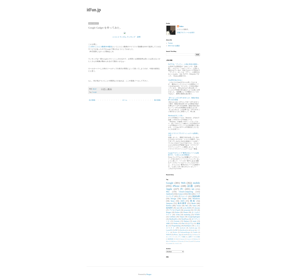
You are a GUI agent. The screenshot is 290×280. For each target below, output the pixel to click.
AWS (182, 201)
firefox (169, 206)
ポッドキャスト (170, 236)
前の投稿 (157, 100)
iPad (182, 223)
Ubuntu (185, 212)
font (187, 241)
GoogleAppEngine (194, 217)
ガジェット (183, 196)
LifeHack (172, 217)
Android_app (193, 228)
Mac (168, 192)
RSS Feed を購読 (174, 46)
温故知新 (196, 196)
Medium (195, 239)
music (195, 221)
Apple (169, 189)
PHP (176, 230)
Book (193, 203)
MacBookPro (173, 219)
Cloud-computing (186, 192)
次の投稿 (92, 100)
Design (173, 198)
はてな (190, 223)
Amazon (169, 203)
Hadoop (186, 221)
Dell (177, 239)
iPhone (176, 185)
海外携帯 (182, 203)
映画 (192, 201)
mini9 (185, 234)
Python (177, 212)
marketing (187, 214)
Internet (182, 239)
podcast (198, 241)
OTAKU (197, 214)
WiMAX (168, 234)
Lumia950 (169, 230)
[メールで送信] (102, 89)
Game (184, 198)
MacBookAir (184, 230)
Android (169, 194)
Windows (196, 198)
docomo (197, 208)
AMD (168, 223)
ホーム (124, 100)
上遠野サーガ (191, 236)
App (191, 234)
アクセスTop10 (174, 210)
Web (183, 182)
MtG (186, 206)
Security (181, 241)
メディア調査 (181, 236)
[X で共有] (106, 89)
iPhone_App (177, 234)
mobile (196, 182)
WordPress (184, 219)
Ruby (167, 241)
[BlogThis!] (104, 89)
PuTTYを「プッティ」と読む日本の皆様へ (183, 64)
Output (182, 217)
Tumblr (195, 232)
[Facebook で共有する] (109, 89)
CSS (195, 210)
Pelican (196, 234)
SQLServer (174, 241)
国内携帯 (169, 208)
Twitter (170, 43)
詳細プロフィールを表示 (186, 32)
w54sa (178, 214)
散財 (198, 236)
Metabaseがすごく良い (176, 115)
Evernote (177, 221)
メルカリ (177, 243)
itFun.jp (94, 9)
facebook (182, 228)
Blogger (168, 212)
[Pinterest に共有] (111, 89)
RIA (190, 194)
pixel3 (192, 241)
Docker (175, 232)
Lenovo (189, 239)
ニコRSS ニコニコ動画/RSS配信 (100, 47)
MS (193, 189)
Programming (176, 226)
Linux (180, 194)
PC (181, 189)
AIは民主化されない (175, 80)
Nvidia (175, 223)
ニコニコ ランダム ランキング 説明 (126, 37)
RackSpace (187, 226)
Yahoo (194, 206)
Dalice (181, 26)
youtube (170, 243)
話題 (190, 185)
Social (192, 230)
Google (94, 92)
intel (177, 208)
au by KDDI (187, 208)
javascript (187, 210)
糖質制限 (170, 239)
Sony (173, 201)
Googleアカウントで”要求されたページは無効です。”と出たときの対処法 (183, 154)
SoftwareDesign (185, 232)
